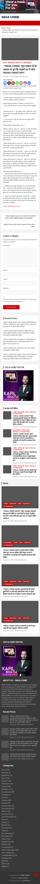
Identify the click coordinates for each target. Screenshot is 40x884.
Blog (5, 62)
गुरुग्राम (4, 861)
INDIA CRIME (10, 17)
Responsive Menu (36, 11)
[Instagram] (25, 83)
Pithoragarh (5, 836)
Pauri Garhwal (6, 833)
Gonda (4, 797)
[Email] (21, 83)
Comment (7, 246)
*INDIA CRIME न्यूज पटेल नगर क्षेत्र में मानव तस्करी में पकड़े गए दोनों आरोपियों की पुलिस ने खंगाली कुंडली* (20, 217)
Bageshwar (17, 430)
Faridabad (5, 795)
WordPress (26, 881)
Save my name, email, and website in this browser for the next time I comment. (20, 300)
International (6, 814)
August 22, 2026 (18, 445)
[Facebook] (5, 83)
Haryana (4, 803)
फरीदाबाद (4, 866)
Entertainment (6, 792)
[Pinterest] (13, 83)
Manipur (4, 822)
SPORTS (4, 844)
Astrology (5, 773)
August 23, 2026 (18, 427)
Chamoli (4, 781)
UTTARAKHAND (26, 62)
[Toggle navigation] (4, 23)
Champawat (6, 784)
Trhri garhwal (6, 847)
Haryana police (6, 806)
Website (6, 288)
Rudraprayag (6, 842)
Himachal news (7, 808)
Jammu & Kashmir (8, 817)
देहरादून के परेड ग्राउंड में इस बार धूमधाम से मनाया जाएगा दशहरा (19, 226)
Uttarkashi (5, 858)
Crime (15, 412)
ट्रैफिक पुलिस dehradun (13, 206)
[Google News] (29, 83)
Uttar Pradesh (6, 853)
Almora (4, 770)
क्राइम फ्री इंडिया (11, 408)
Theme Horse (22, 878)
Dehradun (11, 62)
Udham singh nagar (8, 850)
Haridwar (4, 800)
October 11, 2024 (8, 76)
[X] (9, 83)
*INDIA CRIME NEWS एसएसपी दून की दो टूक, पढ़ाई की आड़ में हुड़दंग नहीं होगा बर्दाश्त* (25, 472)
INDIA (18, 62)
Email (5, 279)
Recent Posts (9, 712)
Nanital (4, 825)
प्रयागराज (4, 864)
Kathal (4, 820)
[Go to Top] (36, 875)
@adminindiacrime (21, 76)
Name (5, 270)
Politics (4, 839)
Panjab (4, 831)
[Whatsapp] (17, 83)
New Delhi (32, 412)
